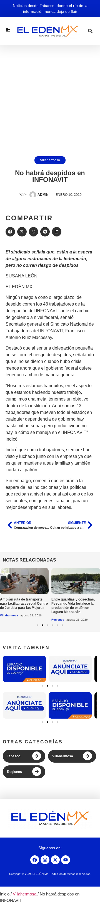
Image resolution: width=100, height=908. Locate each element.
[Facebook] (34, 859)
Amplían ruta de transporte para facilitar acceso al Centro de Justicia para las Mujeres (24, 603)
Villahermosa (50, 160)
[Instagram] (45, 859)
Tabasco (13, 756)
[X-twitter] (55, 859)
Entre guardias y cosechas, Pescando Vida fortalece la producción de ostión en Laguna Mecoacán (73, 605)
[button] (10, 231)
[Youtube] (65, 859)
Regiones (57, 619)
